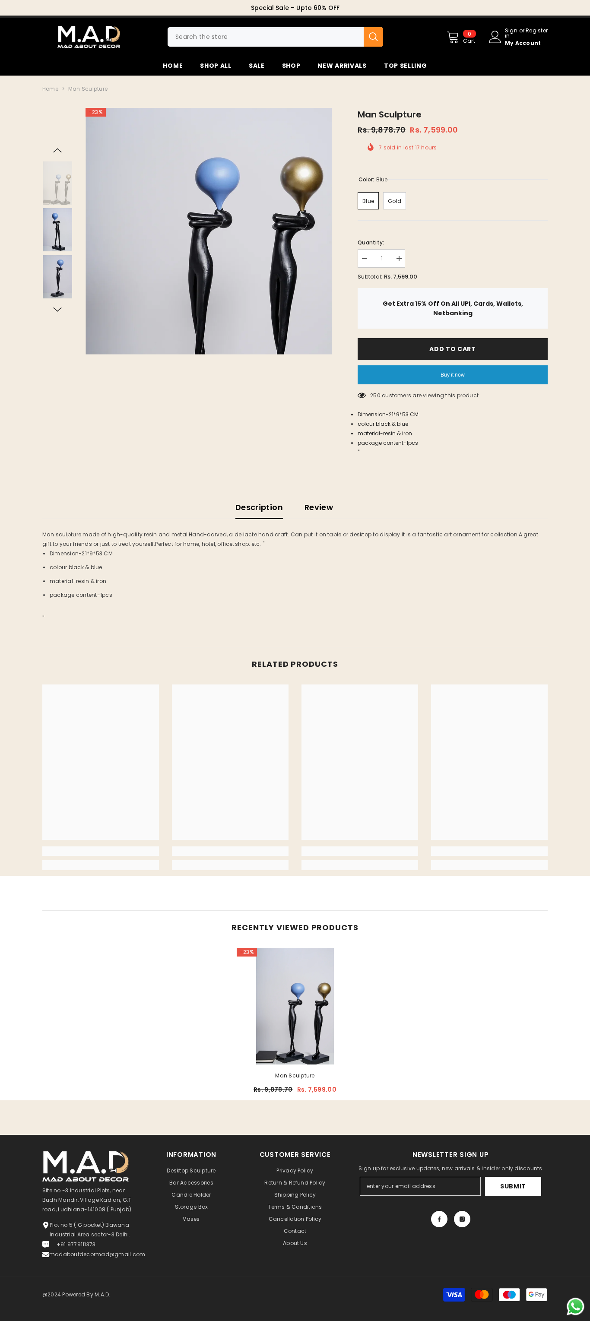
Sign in (511, 33)
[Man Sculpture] (295, 1006)
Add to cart (452, 349)
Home (50, 88)
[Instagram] (462, 1219)
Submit (513, 1186)
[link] (100, 851)
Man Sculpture (294, 1075)
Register (537, 31)
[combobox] (266, 37)
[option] (295, 8)
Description (259, 507)
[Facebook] (439, 1219)
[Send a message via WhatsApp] (575, 1306)
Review (319, 507)
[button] (57, 150)
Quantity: (371, 242)
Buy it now (453, 375)
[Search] (275, 37)
